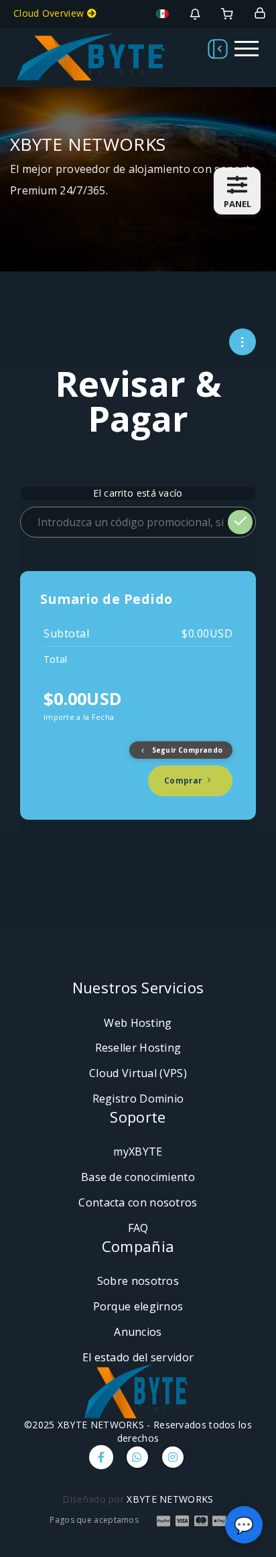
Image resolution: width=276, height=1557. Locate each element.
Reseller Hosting (138, 1047)
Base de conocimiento (138, 1177)
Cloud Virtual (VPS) (138, 1073)
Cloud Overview (50, 13)
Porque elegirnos (138, 1306)
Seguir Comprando (186, 750)
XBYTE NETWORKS (170, 1499)
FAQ (138, 1228)
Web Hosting (137, 1022)
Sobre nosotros (138, 1280)
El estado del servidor (138, 1357)
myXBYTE (137, 1151)
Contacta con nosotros (137, 1202)
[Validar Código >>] (240, 522)
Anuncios (137, 1331)
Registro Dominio (138, 1098)
